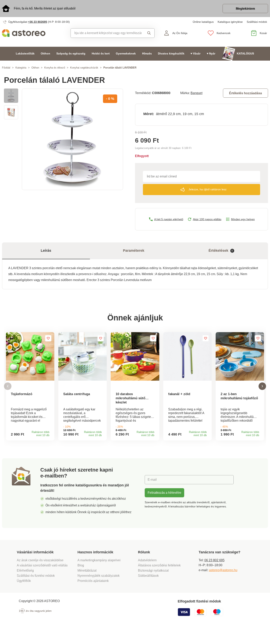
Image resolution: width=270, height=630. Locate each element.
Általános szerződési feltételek (159, 565)
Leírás (46, 251)
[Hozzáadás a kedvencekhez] (48, 338)
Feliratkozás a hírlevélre (164, 492)
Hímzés (147, 53)
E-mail (152, 479)
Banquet (196, 93)
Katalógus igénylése (230, 21)
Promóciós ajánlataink (93, 580)
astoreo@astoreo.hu (223, 570)
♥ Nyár (211, 53)
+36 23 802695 (37, 21)
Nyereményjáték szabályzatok (98, 575)
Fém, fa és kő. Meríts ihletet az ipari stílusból (45, 8)
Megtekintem (245, 8)
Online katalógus (203, 21)
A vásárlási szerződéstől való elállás (42, 565)
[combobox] (106, 33)
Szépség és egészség (70, 53)
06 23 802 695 (214, 560)
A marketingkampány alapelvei (99, 560)
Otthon (45, 53)
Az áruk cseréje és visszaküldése (40, 560)
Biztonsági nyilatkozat (153, 570)
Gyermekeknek (126, 53)
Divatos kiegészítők (171, 53)
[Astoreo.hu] (34, 33)
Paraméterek (133, 251)
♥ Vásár (195, 53)
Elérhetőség (25, 570)
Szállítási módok (257, 21)
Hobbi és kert (101, 53)
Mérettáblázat (86, 570)
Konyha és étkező (54, 67)
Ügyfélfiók (24, 580)
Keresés (148, 33)
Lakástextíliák (25, 53)
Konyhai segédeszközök (84, 67)
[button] (7, 386)
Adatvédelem (147, 560)
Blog (80, 565)
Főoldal (6, 67)
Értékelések (221, 251)
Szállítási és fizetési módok (36, 575)
